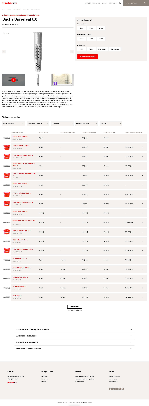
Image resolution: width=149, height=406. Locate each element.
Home (3, 9)
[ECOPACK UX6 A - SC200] (6, 269)
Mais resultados (74, 306)
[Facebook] (110, 389)
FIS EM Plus (44, 379)
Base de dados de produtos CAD (84, 376)
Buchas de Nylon (25, 9)
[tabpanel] (13, 80)
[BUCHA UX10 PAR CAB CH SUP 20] (6, 222)
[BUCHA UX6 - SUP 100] (6, 137)
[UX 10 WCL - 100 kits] (6, 241)
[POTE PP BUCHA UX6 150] (6, 147)
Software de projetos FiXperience (84, 379)
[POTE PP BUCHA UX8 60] (6, 194)
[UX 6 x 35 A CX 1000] (6, 278)
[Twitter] (120, 389)
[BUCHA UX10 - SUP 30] (6, 213)
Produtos (9, 9)
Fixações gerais (16, 9)
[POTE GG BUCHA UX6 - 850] (6, 156)
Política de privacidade (74, 402)
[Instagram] (113, 389)
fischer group (113, 379)
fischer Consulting (114, 376)
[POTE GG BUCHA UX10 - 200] (6, 250)
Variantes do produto (9, 24)
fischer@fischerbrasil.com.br (15, 376)
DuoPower (44, 376)
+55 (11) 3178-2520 (12, 379)
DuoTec (43, 381)
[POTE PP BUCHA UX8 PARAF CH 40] (6, 175)
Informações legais (62, 402)
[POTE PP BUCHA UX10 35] (6, 231)
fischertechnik (113, 381)
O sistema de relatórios (86, 402)
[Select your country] (120, 3)
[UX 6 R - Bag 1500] (6, 287)
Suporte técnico (79, 381)
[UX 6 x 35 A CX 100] (6, 259)
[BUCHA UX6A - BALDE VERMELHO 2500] (6, 166)
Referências (96, 3)
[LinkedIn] (116, 389)
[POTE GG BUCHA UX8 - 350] (6, 203)
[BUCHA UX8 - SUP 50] (6, 185)
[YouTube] (123, 389)
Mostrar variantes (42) (87, 57)
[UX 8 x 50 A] (6, 297)
